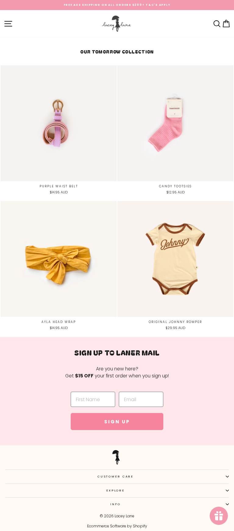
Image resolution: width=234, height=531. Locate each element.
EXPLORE (115, 490)
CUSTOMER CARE (115, 476)
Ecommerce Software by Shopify (117, 526)
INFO (115, 504)
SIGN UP (117, 421)
